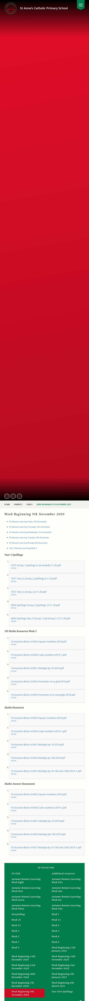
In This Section (46, 868)
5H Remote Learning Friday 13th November (28, 521)
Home (7, 504)
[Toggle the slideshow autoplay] (19, 496)
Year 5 (29, 504)
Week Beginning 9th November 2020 (54, 504)
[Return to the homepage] (10, 8)
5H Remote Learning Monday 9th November (28, 543)
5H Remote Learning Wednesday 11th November (30, 532)
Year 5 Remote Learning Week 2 (23, 548)
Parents (18, 504)
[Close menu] (81, 5)
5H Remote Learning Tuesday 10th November (29, 537)
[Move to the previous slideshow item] (7, 496)
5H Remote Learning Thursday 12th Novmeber (29, 527)
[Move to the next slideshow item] (13, 496)
